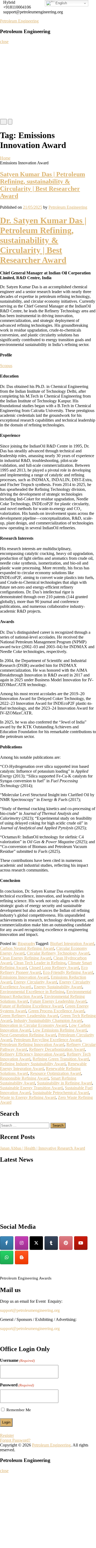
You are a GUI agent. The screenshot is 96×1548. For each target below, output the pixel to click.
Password (17, 1385)
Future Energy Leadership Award (58, 1001)
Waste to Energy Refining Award (28, 1097)
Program (9, 92)
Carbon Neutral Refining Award (27, 948)
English (60, 3)
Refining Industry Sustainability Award (33, 1063)
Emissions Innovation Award (24, 977)
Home (7, 49)
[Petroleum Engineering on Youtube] (80, 1243)
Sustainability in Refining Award (64, 1083)
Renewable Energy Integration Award (43, 1066)
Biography (26, 943)
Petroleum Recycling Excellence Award (47, 1039)
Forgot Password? (15, 1440)
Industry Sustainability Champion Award (48, 1020)
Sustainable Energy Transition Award (31, 1088)
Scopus (6, 365)
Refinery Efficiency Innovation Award (32, 1054)
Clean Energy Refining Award (25, 958)
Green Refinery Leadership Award (29, 1015)
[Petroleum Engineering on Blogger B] (21, 1257)
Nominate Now (14, 71)
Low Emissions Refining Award (60, 1030)
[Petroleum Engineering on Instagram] (21, 1243)
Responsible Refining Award (24, 1078)
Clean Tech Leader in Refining (40, 962)
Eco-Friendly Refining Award (68, 972)
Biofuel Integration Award (72, 943)
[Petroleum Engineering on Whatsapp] (6, 1257)
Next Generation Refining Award (28, 1035)
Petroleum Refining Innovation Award (32, 1044)
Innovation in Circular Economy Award (33, 1025)
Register (9, 81)
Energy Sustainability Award (58, 987)
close (4, 41)
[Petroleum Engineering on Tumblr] (51, 1243)
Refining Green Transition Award (61, 1059)
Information (12, 103)
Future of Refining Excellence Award (31, 1006)
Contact (8, 113)
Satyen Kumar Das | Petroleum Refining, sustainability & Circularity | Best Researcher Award (42, 185)
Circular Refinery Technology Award (58, 953)
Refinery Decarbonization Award (57, 1049)
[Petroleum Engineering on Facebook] (6, 1243)
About (7, 60)
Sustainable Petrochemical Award (61, 1092)
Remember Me (18, 1410)
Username (17, 1360)
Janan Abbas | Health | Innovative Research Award (42, 1148)
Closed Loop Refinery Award (54, 967)
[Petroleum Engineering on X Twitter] (36, 1243)
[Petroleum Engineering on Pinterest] (66, 1243)
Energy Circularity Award (35, 982)
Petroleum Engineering (19, 21)
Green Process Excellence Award (56, 1011)
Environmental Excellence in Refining (32, 991)
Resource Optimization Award (55, 1073)
